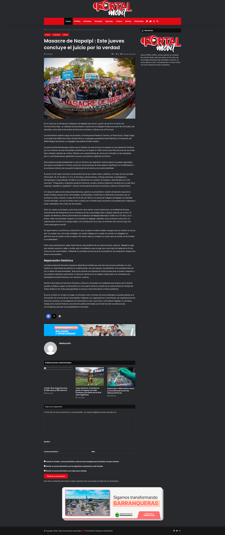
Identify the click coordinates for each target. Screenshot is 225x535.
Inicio (47, 30)
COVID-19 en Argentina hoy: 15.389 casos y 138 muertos (56, 389)
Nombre (47, 442)
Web (93, 451)
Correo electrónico (51, 451)
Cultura (119, 21)
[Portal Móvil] (112, 9)
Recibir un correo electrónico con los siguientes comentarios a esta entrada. (74, 466)
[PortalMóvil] (161, 52)
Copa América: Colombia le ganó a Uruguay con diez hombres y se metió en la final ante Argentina (88, 391)
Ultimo (65, 35)
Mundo (128, 21)
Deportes (109, 21)
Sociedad (98, 21)
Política (77, 21)
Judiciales (56, 35)
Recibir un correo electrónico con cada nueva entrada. (66, 471)
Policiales (87, 21)
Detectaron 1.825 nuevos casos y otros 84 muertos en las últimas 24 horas (120, 390)
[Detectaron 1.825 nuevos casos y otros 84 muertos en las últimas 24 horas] (121, 376)
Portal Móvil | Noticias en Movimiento (99, 531)
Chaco (68, 21)
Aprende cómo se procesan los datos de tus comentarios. (97, 481)
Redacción (65, 343)
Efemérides (139, 21)
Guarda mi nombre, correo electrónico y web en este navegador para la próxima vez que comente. (82, 461)
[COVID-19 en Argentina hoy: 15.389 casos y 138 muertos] (58, 376)
